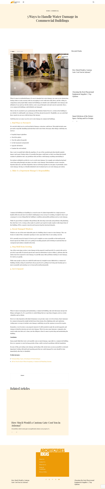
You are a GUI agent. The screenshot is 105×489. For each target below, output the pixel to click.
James (13, 51)
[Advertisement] (52, 39)
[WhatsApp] (67, 51)
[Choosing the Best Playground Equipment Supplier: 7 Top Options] (83, 83)
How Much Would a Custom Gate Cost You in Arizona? (35, 424)
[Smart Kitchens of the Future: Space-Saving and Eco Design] (83, 107)
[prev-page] (12, 432)
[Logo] (16, 2)
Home (48, 11)
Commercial (55, 11)
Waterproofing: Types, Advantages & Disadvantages (25, 359)
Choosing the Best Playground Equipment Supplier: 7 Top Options (83, 94)
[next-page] (16, 432)
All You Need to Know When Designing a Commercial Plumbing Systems (31, 361)
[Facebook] (62, 51)
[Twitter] (55, 479)
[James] (15, 378)
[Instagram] (49, 479)
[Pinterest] (64, 51)
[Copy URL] (59, 51)
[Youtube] (59, 479)
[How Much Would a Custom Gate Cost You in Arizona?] (37, 405)
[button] (92, 2)
